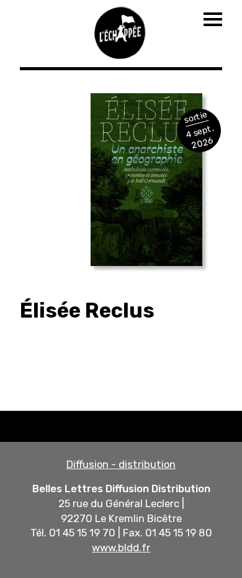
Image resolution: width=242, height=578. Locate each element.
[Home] (121, 31)
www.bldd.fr (121, 547)
